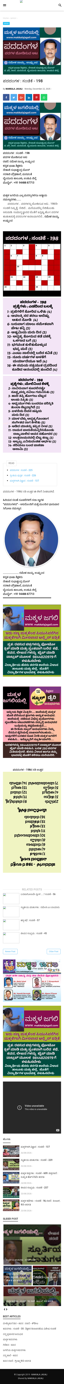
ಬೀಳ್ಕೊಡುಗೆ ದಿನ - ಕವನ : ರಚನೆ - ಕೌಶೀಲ (20, 1323)
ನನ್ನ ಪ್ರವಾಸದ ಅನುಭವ (13, 1334)
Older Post (53, 951)
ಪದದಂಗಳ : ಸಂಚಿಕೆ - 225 (21, 470)
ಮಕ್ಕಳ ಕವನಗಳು (10, 1339)
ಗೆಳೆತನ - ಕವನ (9, 1345)
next (6, 1309)
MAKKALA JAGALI (39, 1374)
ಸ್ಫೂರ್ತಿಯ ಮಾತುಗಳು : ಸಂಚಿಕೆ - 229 (36, 1160)
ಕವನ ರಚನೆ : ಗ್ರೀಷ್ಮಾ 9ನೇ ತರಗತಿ (17, 1361)
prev (4, 1309)
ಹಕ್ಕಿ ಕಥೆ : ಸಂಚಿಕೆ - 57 (30, 920)
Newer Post (10, 951)
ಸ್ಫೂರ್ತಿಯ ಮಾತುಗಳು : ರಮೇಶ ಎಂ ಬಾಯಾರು (40, 907)
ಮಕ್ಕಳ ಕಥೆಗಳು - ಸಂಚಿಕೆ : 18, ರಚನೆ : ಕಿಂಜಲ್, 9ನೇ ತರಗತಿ (40, 1202)
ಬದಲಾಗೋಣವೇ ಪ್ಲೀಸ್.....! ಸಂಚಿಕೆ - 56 (38, 894)
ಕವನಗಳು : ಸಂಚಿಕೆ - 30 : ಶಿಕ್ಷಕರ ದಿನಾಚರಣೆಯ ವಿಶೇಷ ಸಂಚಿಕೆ (29, 1328)
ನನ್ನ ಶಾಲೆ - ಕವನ (10, 1355)
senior (6, 23)
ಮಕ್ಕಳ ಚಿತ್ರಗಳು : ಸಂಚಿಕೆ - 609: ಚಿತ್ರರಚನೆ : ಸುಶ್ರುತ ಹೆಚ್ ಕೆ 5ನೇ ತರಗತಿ (39, 1175)
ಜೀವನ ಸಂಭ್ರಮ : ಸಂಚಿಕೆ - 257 (34, 1187)
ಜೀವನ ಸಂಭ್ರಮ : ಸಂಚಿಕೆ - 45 (34, 933)
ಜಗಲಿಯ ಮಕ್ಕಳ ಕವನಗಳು (14, 1350)
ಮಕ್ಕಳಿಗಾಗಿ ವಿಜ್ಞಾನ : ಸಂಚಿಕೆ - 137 (24, 480)
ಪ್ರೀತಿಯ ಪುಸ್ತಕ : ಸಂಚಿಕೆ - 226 (23, 475)
